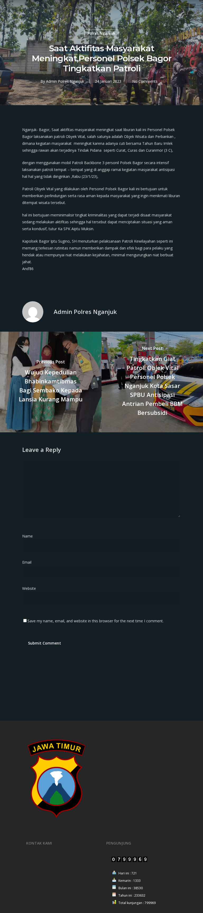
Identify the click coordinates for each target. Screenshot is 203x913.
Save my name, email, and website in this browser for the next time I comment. (95, 620)
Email (28, 562)
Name (29, 536)
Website (29, 588)
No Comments (145, 81)
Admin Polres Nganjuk (65, 81)
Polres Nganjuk (101, 33)
